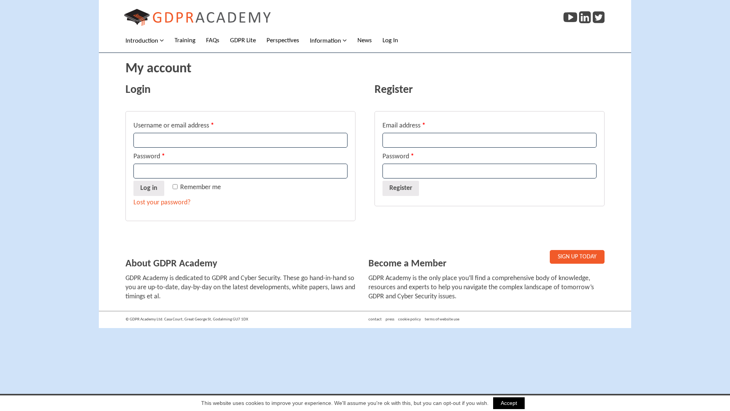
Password (149, 156)
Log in (148, 188)
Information (325, 41)
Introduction (141, 41)
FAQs (212, 40)
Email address (403, 125)
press (390, 319)
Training (185, 40)
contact (375, 319)
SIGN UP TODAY (577, 257)
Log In (390, 40)
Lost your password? (161, 202)
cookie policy (409, 319)
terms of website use (442, 319)
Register (400, 188)
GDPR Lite (243, 40)
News (364, 40)
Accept (509, 403)
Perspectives (283, 40)
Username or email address (173, 125)
